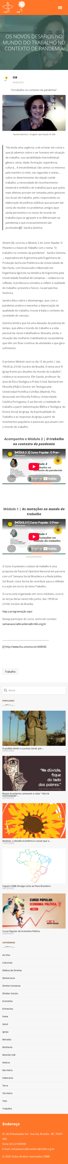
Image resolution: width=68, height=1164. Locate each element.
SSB (15, 77)
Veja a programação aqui (17, 611)
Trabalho (10, 671)
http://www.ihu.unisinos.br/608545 (25, 646)
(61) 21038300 (17, 1144)
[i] (20, 227)
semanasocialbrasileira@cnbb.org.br (24, 624)
